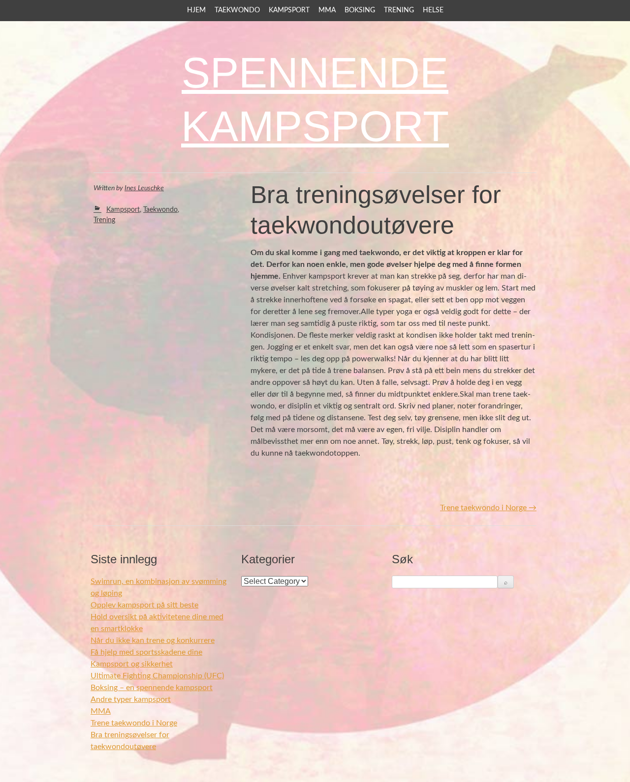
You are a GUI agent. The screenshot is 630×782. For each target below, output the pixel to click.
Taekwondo (237, 10)
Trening (399, 10)
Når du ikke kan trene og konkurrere (153, 640)
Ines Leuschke (144, 188)
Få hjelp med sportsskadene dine (146, 652)
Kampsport (289, 10)
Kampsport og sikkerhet (132, 664)
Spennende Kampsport (315, 99)
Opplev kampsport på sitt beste (144, 605)
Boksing (360, 10)
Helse (433, 10)
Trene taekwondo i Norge (488, 508)
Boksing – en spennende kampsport (152, 688)
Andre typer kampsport (131, 699)
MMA (327, 10)
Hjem (196, 10)
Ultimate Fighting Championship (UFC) (157, 676)
